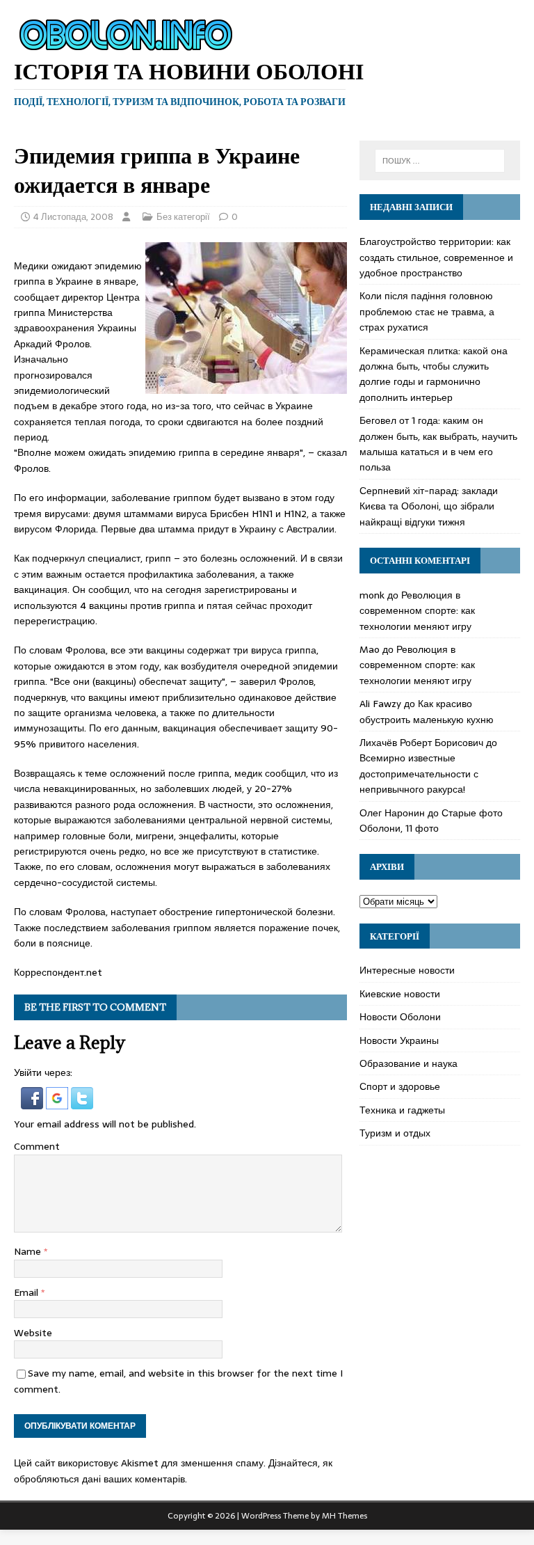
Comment (37, 1146)
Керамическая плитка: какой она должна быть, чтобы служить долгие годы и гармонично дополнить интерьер (433, 374)
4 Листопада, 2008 (73, 216)
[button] (33, 1101)
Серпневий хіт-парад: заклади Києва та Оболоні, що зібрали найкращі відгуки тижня (428, 506)
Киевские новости (399, 993)
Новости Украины (399, 1040)
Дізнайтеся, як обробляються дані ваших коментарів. (173, 1470)
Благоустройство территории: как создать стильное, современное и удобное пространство (436, 257)
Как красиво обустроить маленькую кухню (426, 711)
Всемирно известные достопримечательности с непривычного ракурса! (418, 773)
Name (29, 1251)
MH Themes (344, 1516)
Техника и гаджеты (402, 1110)
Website (33, 1332)
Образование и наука (408, 1063)
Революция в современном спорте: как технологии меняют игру (417, 610)
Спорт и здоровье (399, 1086)
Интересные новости (407, 970)
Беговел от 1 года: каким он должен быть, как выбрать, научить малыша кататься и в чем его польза (438, 444)
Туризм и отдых (394, 1133)
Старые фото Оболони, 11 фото (431, 820)
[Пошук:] (440, 161)
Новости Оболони (400, 1016)
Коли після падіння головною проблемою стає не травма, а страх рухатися (426, 311)
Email (27, 1292)
